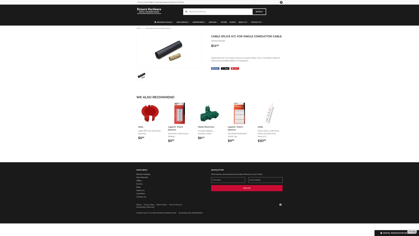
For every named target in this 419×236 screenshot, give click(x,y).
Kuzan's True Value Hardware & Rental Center (159, 213)
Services (213, 22)
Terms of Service (175, 205)
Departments (199, 22)
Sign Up (246, 188)
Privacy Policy (149, 205)
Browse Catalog (164, 22)
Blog (138, 187)
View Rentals (182, 22)
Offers (224, 22)
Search (261, 12)
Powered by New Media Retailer (191, 213)
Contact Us (256, 22)
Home (138, 28)
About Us (242, 22)
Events (233, 22)
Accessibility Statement (145, 207)
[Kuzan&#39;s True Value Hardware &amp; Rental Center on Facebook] (281, 205)
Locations (140, 194)
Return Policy (162, 205)
